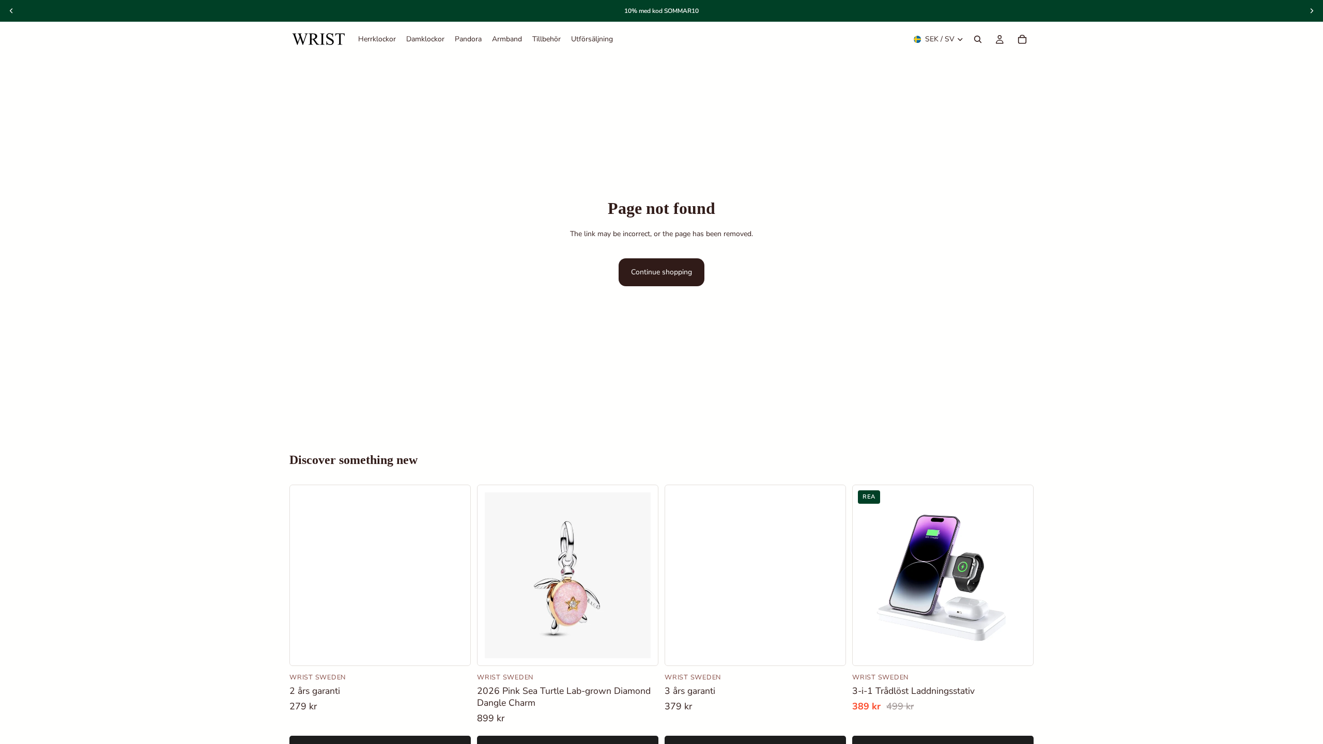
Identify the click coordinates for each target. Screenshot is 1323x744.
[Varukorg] (1022, 39)
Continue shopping (661, 272)
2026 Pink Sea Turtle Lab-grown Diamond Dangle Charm (564, 697)
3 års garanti (690, 691)
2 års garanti (314, 691)
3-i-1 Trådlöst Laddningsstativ (913, 691)
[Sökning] (977, 39)
